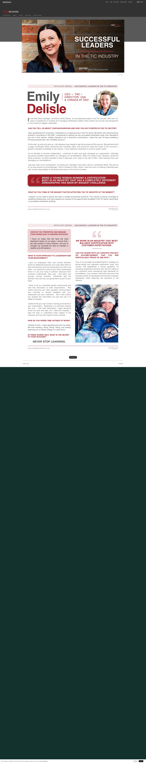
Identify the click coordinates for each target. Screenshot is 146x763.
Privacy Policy (45, 761)
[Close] (144, 761)
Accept (141, 761)
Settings (135, 761)
